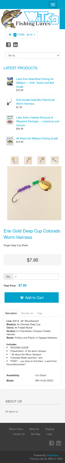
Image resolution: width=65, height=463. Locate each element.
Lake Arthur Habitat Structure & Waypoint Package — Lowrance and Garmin (37, 121)
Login (49, 434)
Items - (24, 34)
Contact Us (19, 434)
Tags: (40, 313)
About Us (34, 429)
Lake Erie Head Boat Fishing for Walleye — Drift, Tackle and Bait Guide (35, 82)
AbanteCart (53, 455)
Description (11, 313)
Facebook (8, 44)
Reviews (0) (27, 313)
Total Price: (15, 285)
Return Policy (16, 429)
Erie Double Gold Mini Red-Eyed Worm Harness (35, 101)
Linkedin (15, 44)
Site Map (35, 434)
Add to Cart (34, 297)
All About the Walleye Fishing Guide (37, 138)
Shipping (49, 429)
